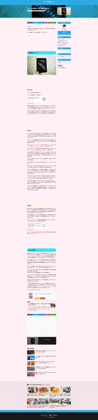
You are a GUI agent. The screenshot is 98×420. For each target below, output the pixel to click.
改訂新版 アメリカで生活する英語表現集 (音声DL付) (43, 293)
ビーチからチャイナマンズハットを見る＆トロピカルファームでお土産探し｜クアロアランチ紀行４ (32, 394)
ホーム (29, 3)
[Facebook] (30, 22)
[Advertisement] (41, 43)
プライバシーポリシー (44, 415)
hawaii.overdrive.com (30, 103)
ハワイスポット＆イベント (41, 3)
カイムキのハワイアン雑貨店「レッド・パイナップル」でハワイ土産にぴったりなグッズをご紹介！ (32, 406)
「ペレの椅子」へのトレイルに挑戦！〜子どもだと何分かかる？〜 (45, 357)
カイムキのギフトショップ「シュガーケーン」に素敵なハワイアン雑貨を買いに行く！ (43, 406)
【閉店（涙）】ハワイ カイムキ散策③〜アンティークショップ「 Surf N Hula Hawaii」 (45, 368)
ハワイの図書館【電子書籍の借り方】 (49, 18)
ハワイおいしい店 (33, 3)
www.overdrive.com (30, 229)
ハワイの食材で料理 (50, 3)
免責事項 (50, 415)
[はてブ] (42, 22)
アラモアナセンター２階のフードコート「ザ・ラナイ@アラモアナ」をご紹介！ (45, 351)
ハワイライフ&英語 (65, 3)
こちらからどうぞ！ (44, 32)
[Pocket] (47, 22)
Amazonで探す (37, 298)
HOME (29, 18)
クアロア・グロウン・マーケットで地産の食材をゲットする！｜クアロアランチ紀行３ (43, 394)
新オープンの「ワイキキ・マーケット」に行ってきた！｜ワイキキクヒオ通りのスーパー (45, 362)
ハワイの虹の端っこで (49, 1)
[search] (70, 51)
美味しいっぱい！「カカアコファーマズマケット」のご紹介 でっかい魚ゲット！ (45, 373)
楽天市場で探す (42, 298)
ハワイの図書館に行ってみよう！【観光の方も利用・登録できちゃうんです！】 (39, 304)
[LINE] (53, 22)
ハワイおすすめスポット (41, 10)
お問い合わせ (55, 415)
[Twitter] (36, 22)
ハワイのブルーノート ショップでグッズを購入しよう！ (65, 406)
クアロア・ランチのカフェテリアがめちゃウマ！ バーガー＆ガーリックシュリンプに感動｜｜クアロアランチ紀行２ (54, 395)
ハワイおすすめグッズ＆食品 (57, 3)
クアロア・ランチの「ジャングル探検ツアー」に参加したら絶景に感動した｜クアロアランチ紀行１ (65, 394)
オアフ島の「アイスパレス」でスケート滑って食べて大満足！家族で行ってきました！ (54, 406)
